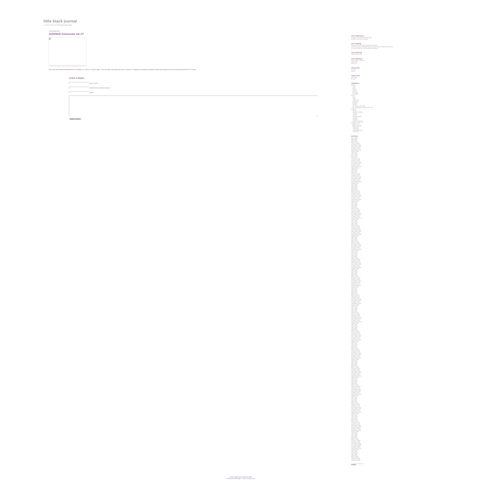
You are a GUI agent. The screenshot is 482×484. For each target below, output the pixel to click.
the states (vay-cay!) (359, 106)
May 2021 (354, 223)
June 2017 (354, 290)
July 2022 (354, 202)
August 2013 (355, 359)
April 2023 (354, 189)
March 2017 (354, 294)
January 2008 (355, 460)
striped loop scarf (356, 54)
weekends (356, 131)
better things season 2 (358, 60)
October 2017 (355, 284)
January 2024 (355, 175)
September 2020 (356, 234)
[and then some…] (356, 122)
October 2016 (355, 302)
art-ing (354, 110)
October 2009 (355, 428)
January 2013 (355, 370)
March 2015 (354, 330)
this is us (354, 63)
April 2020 (354, 240)
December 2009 (356, 425)
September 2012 (356, 376)
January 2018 (355, 279)
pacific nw (356, 101)
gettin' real (356, 124)
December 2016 (356, 299)
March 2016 (354, 312)
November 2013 (356, 355)
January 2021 (355, 228)
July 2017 (354, 288)
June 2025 (354, 154)
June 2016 (354, 308)
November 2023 (356, 178)
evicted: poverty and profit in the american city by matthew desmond (372, 46)
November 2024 (356, 163)
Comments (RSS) (246, 477)
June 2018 (354, 272)
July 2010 (354, 415)
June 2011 (354, 398)
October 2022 (355, 198)
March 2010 (354, 421)
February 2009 (355, 440)
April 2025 (354, 157)
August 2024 (355, 168)
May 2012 (354, 382)
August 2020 (355, 235)
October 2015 (355, 320)
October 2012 (355, 374)
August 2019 (355, 251)
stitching (355, 119)
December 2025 (356, 145)
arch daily (354, 77)
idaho (354, 98)
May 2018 (354, 273)
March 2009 (354, 439)
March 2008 (354, 457)
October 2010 (355, 410)
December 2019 (356, 245)
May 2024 (354, 171)
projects (353, 109)
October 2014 (355, 338)
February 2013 (355, 368)
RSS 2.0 (189, 69)
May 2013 (354, 364)
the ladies (355, 94)
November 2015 (356, 318)
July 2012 (354, 379)
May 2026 (354, 139)
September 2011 (356, 394)
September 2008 (356, 448)
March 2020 (354, 242)
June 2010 (354, 416)
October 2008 (355, 446)
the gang (355, 92)
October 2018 (355, 266)
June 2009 (354, 434)
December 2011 (356, 389)
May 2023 (354, 187)
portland (355, 103)
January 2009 (355, 442)
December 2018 (356, 263)
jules (354, 88)
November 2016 (356, 300)
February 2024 (355, 174)
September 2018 (356, 267)
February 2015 (355, 332)
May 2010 (354, 418)
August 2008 (355, 449)
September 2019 (356, 249)
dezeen (353, 78)
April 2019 (354, 257)
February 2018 (355, 278)
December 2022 (356, 195)
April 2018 (354, 275)
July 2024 (354, 169)
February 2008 (355, 459)
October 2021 (355, 216)
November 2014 (356, 336)
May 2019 (354, 255)
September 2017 (356, 285)
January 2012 (355, 388)
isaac (354, 86)
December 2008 (356, 443)
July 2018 (354, 270)
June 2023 (354, 186)
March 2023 (354, 190)
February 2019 (355, 260)
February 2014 (355, 350)
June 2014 (354, 344)
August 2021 (355, 219)
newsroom (354, 62)
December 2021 (356, 213)
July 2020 (354, 237)
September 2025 (356, 150)
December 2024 (356, 162)
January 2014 (355, 352)
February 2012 (355, 386)
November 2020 (356, 231)
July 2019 (354, 252)
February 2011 (355, 404)
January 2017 (355, 297)
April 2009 (354, 437)
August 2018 (355, 269)
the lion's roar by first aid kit (359, 39)
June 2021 (354, 222)
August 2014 (355, 341)
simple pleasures (358, 130)
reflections (356, 127)
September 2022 (356, 199)
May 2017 (354, 291)
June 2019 (354, 254)
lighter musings (357, 125)
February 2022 (355, 210)
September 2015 (356, 321)
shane (354, 89)
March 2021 (354, 225)
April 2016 (354, 311)
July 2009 (354, 433)
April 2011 (354, 401)
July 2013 (354, 361)
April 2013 (354, 365)
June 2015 (354, 326)
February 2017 (355, 296)
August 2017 (355, 287)
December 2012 (356, 371)
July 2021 (354, 220)
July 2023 (354, 184)
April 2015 (354, 329)
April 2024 (354, 172)
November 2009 (356, 427)
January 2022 (355, 211)
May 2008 (354, 454)
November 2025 (356, 147)
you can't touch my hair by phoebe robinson (364, 48)
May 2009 (354, 436)
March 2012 (354, 385)
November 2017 (356, 282)
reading (355, 118)
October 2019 (355, 248)
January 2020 (355, 243)
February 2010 (355, 422)
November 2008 (356, 445)
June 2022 (354, 204)
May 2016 (354, 309)
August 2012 (355, 377)
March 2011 (354, 403)
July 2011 (354, 397)
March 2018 (354, 276)
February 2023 (355, 192)
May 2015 (354, 327)
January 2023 (355, 193)
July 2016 (354, 306)
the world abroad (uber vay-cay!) (363, 107)
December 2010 (356, 407)
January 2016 (355, 315)
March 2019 (354, 258)
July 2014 (354, 342)
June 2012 (354, 380)
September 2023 (356, 181)
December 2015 (356, 317)
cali (354, 97)
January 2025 (355, 160)
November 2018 (356, 264)
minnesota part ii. (55, 31)
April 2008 (354, 455)
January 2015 (355, 333)
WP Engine (237, 478)
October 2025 (355, 148)
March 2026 (354, 142)
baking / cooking (358, 112)
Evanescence (251, 478)
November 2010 (356, 409)
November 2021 (356, 214)
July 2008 (354, 451)
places (353, 95)
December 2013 (356, 353)
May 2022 (354, 205)
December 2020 (356, 229)
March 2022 (354, 208)
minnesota (356, 100)
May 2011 (354, 400)
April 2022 (354, 207)
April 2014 (354, 347)
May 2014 (354, 345)
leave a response (126, 69)
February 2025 (355, 159)
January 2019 (355, 261)
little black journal (60, 21)
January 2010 (355, 424)
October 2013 (355, 356)
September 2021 (356, 217)
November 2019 (356, 246)
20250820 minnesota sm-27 (66, 34)
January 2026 (355, 144)
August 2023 (355, 183)
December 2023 (356, 177)
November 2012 (356, 373)
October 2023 (355, 180)
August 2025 (355, 151)
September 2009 (356, 430)
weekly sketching (358, 121)
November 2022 (356, 196)
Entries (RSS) (234, 477)
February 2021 (355, 226)
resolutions (356, 128)
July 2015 (354, 324)
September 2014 (356, 339)
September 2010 (356, 412)
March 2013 (354, 367)
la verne (353, 69)
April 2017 (354, 293)
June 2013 (354, 362)
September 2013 (356, 358)
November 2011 (356, 391)
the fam (355, 91)
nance (353, 71)
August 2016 (355, 305)
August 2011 (355, 395)
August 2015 (355, 323)
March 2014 (354, 348)
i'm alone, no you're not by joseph (361, 37)
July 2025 (354, 153)
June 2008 (354, 452)
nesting (355, 115)
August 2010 (355, 413)
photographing (357, 116)
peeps (353, 85)
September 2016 (356, 303)
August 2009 (355, 431)
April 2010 (354, 419)
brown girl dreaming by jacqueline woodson (364, 45)
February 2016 (355, 314)
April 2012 (354, 383)
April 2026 (354, 141)
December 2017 (356, 281)
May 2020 (354, 238)
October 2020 (355, 232)
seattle (355, 104)
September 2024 (356, 166)
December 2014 (356, 335)
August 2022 (355, 201)
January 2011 (355, 406)
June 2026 (354, 138)
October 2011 (355, 392)
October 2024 (355, 165)
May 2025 (354, 156)
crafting (355, 113)
